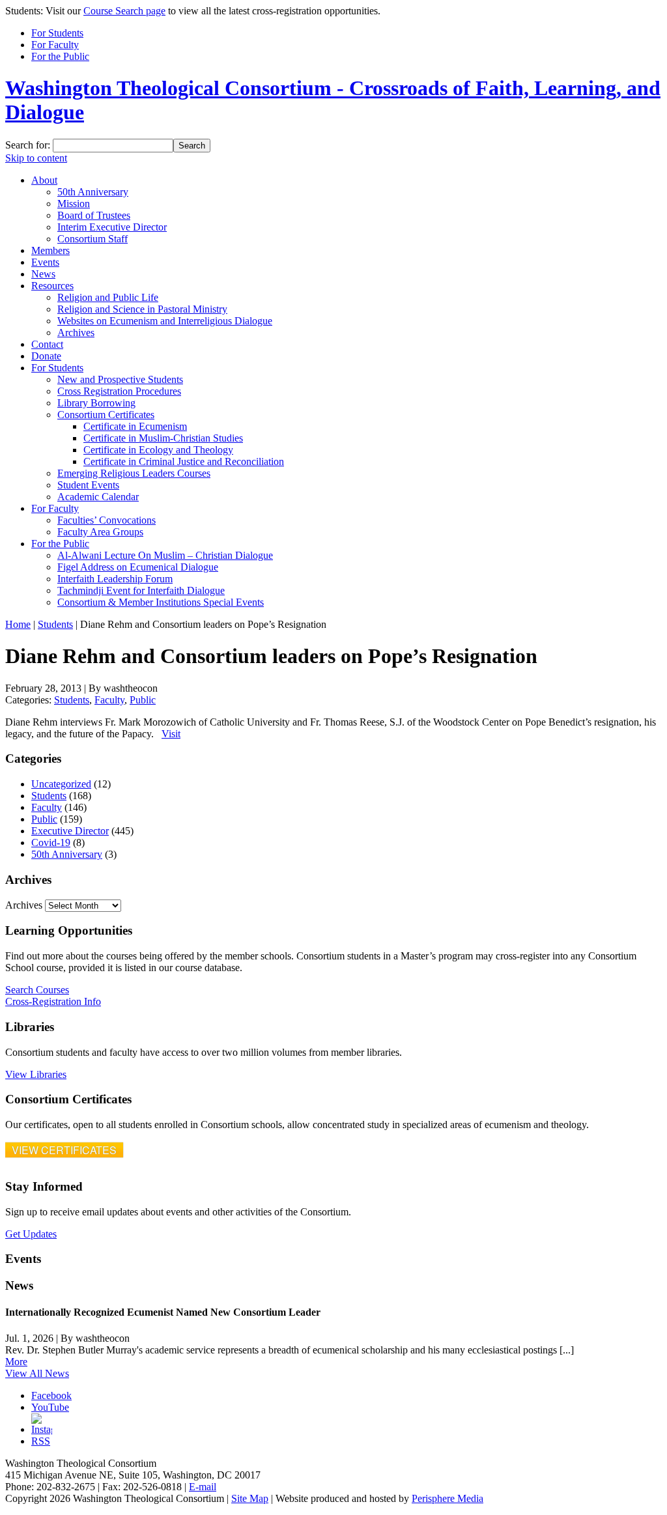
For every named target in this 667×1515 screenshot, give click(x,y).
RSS (40, 1441)
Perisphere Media (447, 1498)
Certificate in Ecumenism (135, 426)
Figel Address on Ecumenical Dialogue (137, 567)
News (43, 273)
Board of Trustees (93, 215)
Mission (73, 203)
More (16, 1361)
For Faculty (55, 44)
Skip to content (36, 157)
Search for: (27, 144)
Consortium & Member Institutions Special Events (160, 602)
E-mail (202, 1486)
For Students (57, 32)
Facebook (51, 1395)
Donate (46, 355)
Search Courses (37, 989)
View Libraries (35, 1074)
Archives (75, 332)
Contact (47, 344)
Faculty (109, 699)
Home (18, 624)
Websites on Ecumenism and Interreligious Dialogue (164, 320)
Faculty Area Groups (100, 531)
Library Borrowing (96, 402)
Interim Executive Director (112, 227)
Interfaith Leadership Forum (115, 578)
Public (143, 699)
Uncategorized (61, 783)
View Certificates (64, 1149)
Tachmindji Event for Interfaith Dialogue (141, 590)
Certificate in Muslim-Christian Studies (163, 438)
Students (55, 624)
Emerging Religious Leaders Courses (133, 473)
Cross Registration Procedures (119, 391)
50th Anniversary (92, 191)
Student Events (88, 484)
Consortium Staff (92, 238)
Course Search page (124, 10)
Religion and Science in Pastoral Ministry (142, 309)
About (44, 180)
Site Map (249, 1498)
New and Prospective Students (120, 379)
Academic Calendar (98, 496)
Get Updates (31, 1233)
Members (50, 250)
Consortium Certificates (105, 414)
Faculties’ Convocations (106, 520)
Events (45, 262)
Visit (171, 733)
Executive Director (70, 830)
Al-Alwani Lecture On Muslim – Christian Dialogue (165, 555)
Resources (52, 285)
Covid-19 (50, 842)
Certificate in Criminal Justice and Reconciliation (183, 461)
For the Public (60, 56)
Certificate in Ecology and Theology (158, 449)
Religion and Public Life (107, 297)
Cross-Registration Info (53, 1001)
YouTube (50, 1407)
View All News (37, 1373)
